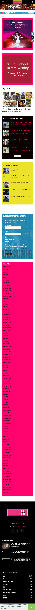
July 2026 (5, 269)
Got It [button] (32, 606)
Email (7, 232)
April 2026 (6, 277)
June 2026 (5, 272)
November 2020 (7, 450)
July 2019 (5, 492)
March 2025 (6, 312)
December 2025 (7, 288)
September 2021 (7, 423)
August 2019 (6, 489)
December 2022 (7, 383)
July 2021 (5, 428)
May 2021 (5, 434)
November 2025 (7, 290)
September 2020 (7, 455)
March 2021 (6, 439)
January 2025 (6, 317)
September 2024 (7, 328)
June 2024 (5, 336)
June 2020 (5, 463)
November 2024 (7, 322)
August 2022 (6, 394)
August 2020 (6, 458)
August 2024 (6, 330)
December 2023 (7, 351)
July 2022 (5, 397)
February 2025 (7, 314)
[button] (2, 2)
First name (8, 225)
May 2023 (5, 370)
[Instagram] (17, 531)
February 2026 (7, 282)
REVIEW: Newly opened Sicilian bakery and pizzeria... (21, 176)
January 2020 (6, 476)
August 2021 (6, 426)
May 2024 (5, 338)
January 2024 (6, 349)
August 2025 (6, 298)
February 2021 (7, 442)
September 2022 (7, 391)
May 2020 (5, 466)
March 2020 (6, 471)
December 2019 (7, 479)
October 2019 (6, 484)
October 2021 (6, 420)
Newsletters (10, 239)
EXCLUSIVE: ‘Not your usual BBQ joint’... (21, 189)
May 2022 (5, 402)
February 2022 (7, 410)
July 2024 (5, 333)
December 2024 (7, 320)
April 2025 (6, 309)
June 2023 (5, 367)
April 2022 (6, 405)
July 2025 (5, 301)
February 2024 (7, 346)
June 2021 (5, 431)
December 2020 (7, 447)
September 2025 (7, 296)
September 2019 (7, 487)
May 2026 (5, 275)
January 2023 (6, 381)
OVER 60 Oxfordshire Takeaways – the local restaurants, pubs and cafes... (16, 110)
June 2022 (5, 399)
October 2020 (6, 452)
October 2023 (6, 357)
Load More (17, 156)
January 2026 (6, 285)
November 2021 (7, 418)
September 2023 (7, 359)
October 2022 (6, 389)
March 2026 (6, 280)
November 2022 (7, 386)
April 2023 (6, 373)
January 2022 (6, 412)
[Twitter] (22, 531)
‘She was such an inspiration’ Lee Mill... (21, 196)
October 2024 (6, 325)
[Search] (32, 2)
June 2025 (5, 304)
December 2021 (7, 415)
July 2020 (5, 460)
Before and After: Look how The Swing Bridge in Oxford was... (20, 552)
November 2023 (7, 354)
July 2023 (5, 365)
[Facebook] (13, 531)
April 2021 (6, 436)
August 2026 (6, 267)
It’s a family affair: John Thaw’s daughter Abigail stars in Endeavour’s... (20, 545)
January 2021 (6, 444)
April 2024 (6, 341)
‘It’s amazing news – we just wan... (20, 182)
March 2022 (6, 407)
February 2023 (7, 378)
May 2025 (5, 306)
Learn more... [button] (5, 608)
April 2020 (6, 468)
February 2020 (7, 473)
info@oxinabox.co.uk (20, 526)
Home (3, 16)
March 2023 (6, 375)
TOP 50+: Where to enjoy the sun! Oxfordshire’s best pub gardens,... (21, 559)
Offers (8, 241)
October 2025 (6, 293)
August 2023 (6, 362)
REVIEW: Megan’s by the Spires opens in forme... (21, 169)
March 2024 (6, 344)
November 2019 (7, 481)
